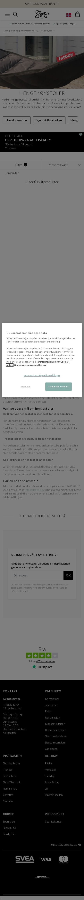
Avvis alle (25, 386)
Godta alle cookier (58, 386)
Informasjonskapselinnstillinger (42, 375)
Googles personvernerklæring (30, 365)
